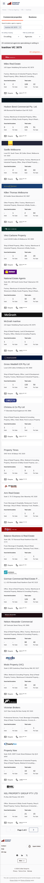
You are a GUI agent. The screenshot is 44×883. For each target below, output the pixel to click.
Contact (4, 845)
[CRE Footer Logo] (6, 840)
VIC (23, 10)
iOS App (4, 852)
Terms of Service (26, 880)
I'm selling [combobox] (8, 37)
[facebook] (17, 855)
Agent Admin (36, 846)
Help (2, 849)
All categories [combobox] (34, 52)
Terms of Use (22, 871)
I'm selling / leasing (7, 33)
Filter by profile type (29, 33)
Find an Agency (14, 10)
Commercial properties (13, 17)
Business (33, 17)
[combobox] (22, 27)
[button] (10, 830)
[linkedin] (22, 855)
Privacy (14, 871)
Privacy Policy (13, 880)
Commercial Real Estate (13, 3)
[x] (26, 855)
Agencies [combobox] (28, 37)
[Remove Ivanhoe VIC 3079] (20, 27)
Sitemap (30, 871)
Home (4, 10)
